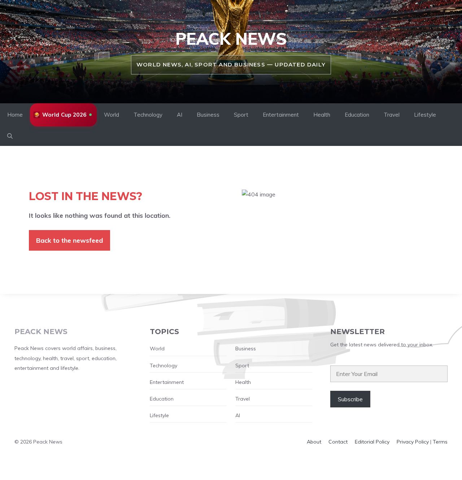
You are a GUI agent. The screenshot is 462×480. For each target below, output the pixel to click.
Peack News (231, 38)
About (314, 441)
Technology (148, 114)
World (111, 114)
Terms (440, 441)
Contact (338, 441)
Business (208, 114)
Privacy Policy (413, 441)
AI (179, 114)
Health (321, 114)
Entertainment (281, 114)
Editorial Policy (372, 441)
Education (357, 114)
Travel (392, 114)
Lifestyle (425, 114)
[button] (10, 136)
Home (15, 114)
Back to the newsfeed (69, 240)
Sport (241, 114)
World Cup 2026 (64, 114)
